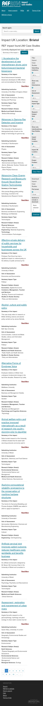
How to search (12, 10)
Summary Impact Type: (36, 102)
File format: (35, 189)
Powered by (34, 699)
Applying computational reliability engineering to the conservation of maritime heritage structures (13, 491)
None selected (36, 206)
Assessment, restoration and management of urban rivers (14, 605)
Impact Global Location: (35, 139)
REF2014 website (8, 689)
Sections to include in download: (35, 200)
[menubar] (21, 12)
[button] (32, 72)
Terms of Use (36, 10)
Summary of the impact (10, 52)
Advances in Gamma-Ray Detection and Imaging (14, 121)
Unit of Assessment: (36, 92)
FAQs (22, 10)
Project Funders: (34, 161)
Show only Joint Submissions (36, 83)
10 (13, 674)
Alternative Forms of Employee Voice (11, 364)
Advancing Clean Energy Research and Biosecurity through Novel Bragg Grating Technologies (14, 180)
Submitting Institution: (35, 69)
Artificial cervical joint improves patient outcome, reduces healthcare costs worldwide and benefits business (14, 550)
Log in (39, 20)
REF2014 (16, 4)
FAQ (4, 693)
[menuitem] (3, 10)
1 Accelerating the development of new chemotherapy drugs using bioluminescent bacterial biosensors (14, 64)
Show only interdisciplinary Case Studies (36, 129)
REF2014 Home (7, 15)
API (28, 10)
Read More (25, 86)
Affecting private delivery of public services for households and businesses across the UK (14, 244)
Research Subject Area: (35, 114)
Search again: (7, 28)
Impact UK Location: (35, 151)
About (3, 10)
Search (5, 686)
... (20, 674)
